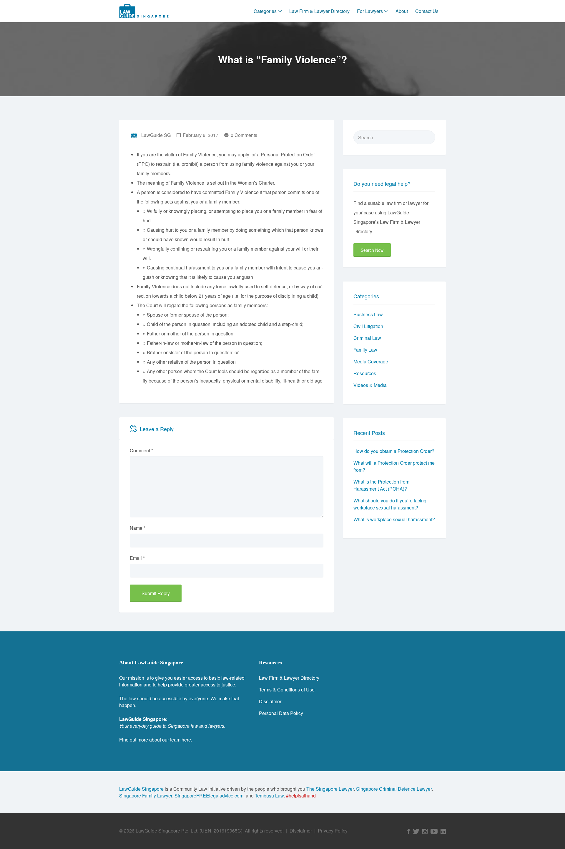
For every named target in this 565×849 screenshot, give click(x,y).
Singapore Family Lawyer (145, 795)
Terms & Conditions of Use (287, 689)
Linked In (443, 831)
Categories (265, 11)
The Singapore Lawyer (330, 788)
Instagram (425, 831)
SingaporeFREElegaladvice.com (209, 795)
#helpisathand (301, 795)
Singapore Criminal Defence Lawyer (394, 788)
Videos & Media (370, 385)
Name (137, 527)
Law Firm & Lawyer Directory (319, 11)
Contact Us (426, 11)
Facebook (408, 831)
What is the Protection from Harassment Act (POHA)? (381, 485)
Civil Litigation (368, 326)
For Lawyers (370, 11)
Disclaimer (270, 701)
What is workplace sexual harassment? (394, 519)
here (186, 739)
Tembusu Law (269, 795)
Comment (141, 450)
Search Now (372, 250)
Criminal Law (367, 338)
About (402, 11)
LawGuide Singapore (141, 788)
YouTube (434, 831)
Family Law (365, 349)
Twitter (416, 831)
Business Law (368, 314)
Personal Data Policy (281, 713)
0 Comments (244, 135)
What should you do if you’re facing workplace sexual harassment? (389, 504)
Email (137, 558)
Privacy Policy (333, 830)
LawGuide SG (156, 135)
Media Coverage (370, 361)
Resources (364, 373)
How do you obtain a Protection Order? (393, 451)
